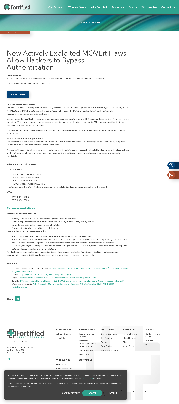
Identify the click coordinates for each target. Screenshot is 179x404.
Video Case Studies (109, 350)
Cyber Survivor (129, 346)
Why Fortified (109, 329)
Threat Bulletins (129, 338)
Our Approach (107, 338)
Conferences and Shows (152, 335)
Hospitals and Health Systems (87, 335)
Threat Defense (63, 338)
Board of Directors (64, 368)
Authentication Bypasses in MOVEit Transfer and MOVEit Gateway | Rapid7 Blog (57, 277)
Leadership (61, 364)
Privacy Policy (87, 378)
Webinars (149, 341)
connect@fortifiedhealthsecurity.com (22, 342)
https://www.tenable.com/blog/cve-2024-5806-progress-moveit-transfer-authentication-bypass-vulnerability (72, 281)
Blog (125, 342)
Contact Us (85, 360)
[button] (17, 298)
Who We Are (63, 360)
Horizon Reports (130, 334)
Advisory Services (63, 334)
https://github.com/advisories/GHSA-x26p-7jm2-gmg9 (46, 274)
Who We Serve (87, 329)
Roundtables (150, 345)
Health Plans (84, 354)
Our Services (63, 329)
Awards (104, 342)
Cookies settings (71, 393)
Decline (113, 393)
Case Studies (106, 346)
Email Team (18, 94)
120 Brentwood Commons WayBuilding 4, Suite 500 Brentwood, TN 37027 (20, 350)
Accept (92, 393)
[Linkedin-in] (8, 358)
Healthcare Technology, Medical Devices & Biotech (87, 343)
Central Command (109, 334)
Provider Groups (86, 350)
